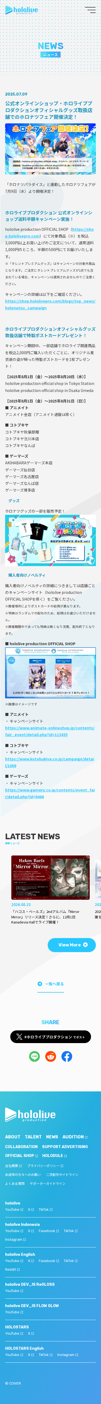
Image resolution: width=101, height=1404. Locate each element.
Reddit (10, 1269)
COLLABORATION (21, 1147)
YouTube (12, 1209)
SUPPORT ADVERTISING (65, 1147)
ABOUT (12, 1136)
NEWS (52, 1136)
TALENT (33, 1136)
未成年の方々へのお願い (23, 1175)
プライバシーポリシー (43, 1166)
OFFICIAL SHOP (19, 1155)
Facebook (47, 1231)
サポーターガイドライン (47, 1184)
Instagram (13, 1239)
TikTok (44, 1209)
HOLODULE (52, 1155)
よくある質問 (15, 1184)
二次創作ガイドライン (62, 1175)
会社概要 (11, 1166)
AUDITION (73, 1136)
